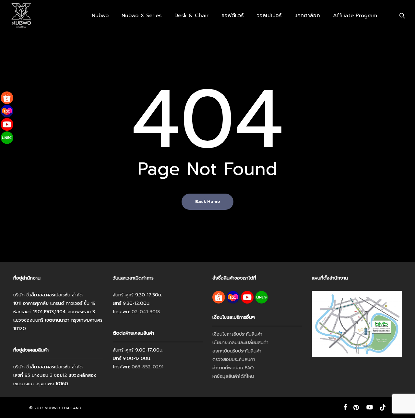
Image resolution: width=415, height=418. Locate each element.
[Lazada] (7, 111)
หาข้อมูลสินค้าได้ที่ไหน (233, 376)
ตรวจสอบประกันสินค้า (233, 359)
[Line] (7, 137)
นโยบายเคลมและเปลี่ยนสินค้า (240, 342)
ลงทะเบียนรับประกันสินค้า (236, 351)
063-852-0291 (147, 367)
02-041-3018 (146, 311)
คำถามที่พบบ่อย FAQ (233, 367)
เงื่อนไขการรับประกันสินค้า (237, 334)
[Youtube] (7, 124)
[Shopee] (7, 97)
